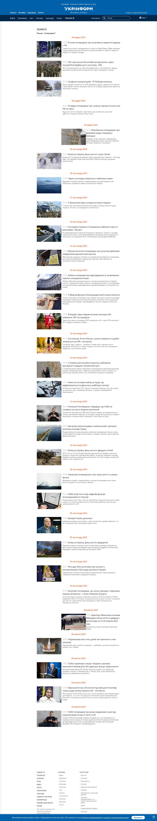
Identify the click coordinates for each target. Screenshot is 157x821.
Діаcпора (62, 802)
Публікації (41, 775)
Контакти (96, 18)
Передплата (85, 781)
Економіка (22, 18)
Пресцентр (32, 13)
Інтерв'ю (40, 778)
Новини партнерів (44, 797)
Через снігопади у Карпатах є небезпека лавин (90, 178)
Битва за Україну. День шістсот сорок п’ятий (89, 154)
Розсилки (84, 811)
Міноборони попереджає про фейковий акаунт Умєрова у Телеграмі (103, 133)
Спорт (59, 18)
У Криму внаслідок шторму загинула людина (89, 202)
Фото (39, 781)
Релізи (39, 806)
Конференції (42, 800)
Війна (12, 18)
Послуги (13, 13)
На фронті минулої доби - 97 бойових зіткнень (90, 81)
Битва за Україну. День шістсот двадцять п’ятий (90, 450)
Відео (39, 784)
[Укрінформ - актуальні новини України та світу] (78, 8)
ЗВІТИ (83, 806)
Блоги (39, 787)
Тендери (84, 790)
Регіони (39, 18)
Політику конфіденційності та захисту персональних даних (105, 818)
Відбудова (62, 778)
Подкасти (41, 772)
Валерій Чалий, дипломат (80, 518)
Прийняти (138, 818)
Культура (50, 18)
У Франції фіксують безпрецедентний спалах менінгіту (94, 295)
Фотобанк (22, 13)
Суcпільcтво (63, 796)
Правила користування (89, 787)
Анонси (41, 13)
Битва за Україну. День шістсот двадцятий (88, 542)
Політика (62, 781)
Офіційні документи (45, 803)
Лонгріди (40, 794)
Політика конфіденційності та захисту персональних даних (89, 800)
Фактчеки (62, 787)
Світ (31, 18)
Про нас (83, 775)
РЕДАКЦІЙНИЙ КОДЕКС (89, 809)
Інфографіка (41, 791)
